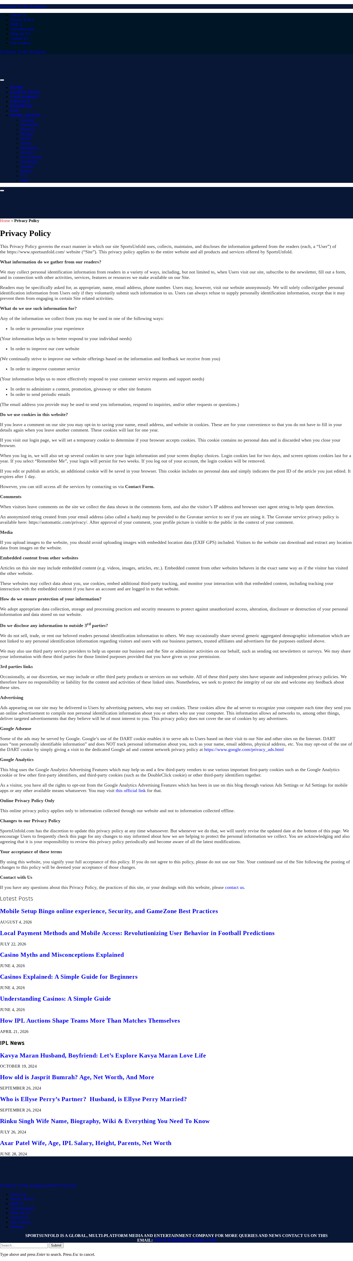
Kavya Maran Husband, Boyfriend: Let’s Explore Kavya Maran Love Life (103, 1055)
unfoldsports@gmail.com (184, 1240)
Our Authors (20, 43)
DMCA (16, 24)
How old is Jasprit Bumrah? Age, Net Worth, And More (77, 1077)
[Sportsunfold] (134, 78)
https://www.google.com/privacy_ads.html (244, 749)
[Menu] (2, 80)
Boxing (27, 134)
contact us (234, 887)
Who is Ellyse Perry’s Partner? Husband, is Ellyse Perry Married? (93, 1099)
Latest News (25, 92)
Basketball (29, 124)
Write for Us (20, 34)
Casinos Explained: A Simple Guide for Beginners (69, 976)
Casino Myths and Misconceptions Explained (62, 954)
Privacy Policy (22, 20)
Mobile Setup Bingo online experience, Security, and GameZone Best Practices (109, 911)
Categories (24, 97)
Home (17, 87)
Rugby (26, 171)
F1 (23, 176)
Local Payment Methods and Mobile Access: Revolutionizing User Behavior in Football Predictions (137, 933)
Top (14, 111)
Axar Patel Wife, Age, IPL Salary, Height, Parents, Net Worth (86, 1143)
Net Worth (29, 162)
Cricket (20, 101)
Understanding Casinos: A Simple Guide (55, 998)
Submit (56, 1245)
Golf (24, 180)
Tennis (26, 143)
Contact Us (19, 38)
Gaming (27, 120)
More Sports (25, 115)
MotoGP (28, 129)
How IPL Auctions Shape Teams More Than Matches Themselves (90, 1020)
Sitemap (17, 1227)
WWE (26, 138)
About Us (18, 15)
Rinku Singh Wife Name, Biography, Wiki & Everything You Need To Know (105, 1121)
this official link (131, 790)
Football (22, 106)
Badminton (30, 148)
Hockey (27, 152)
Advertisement (22, 29)
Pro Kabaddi (31, 157)
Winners (27, 166)
